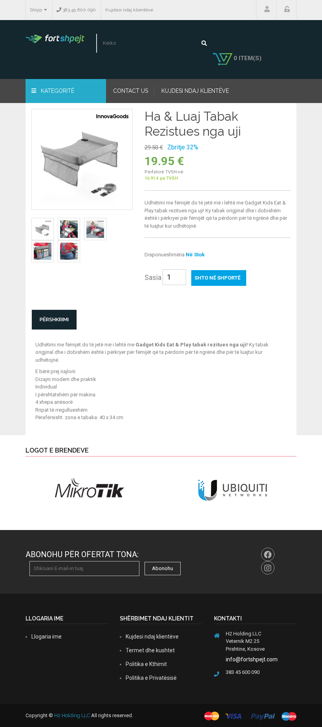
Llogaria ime (266, 10)
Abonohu (162, 568)
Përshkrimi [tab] (54, 319)
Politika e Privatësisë (151, 678)
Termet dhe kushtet (150, 650)
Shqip (36, 10)
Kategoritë (56, 91)
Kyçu (286, 10)
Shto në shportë (217, 278)
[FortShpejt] (55, 38)
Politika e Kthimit (146, 664)
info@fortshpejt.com (252, 659)
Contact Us (130, 91)
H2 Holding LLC (72, 715)
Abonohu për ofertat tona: (82, 554)
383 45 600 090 (78, 10)
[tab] (42, 229)
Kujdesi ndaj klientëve (129, 10)
